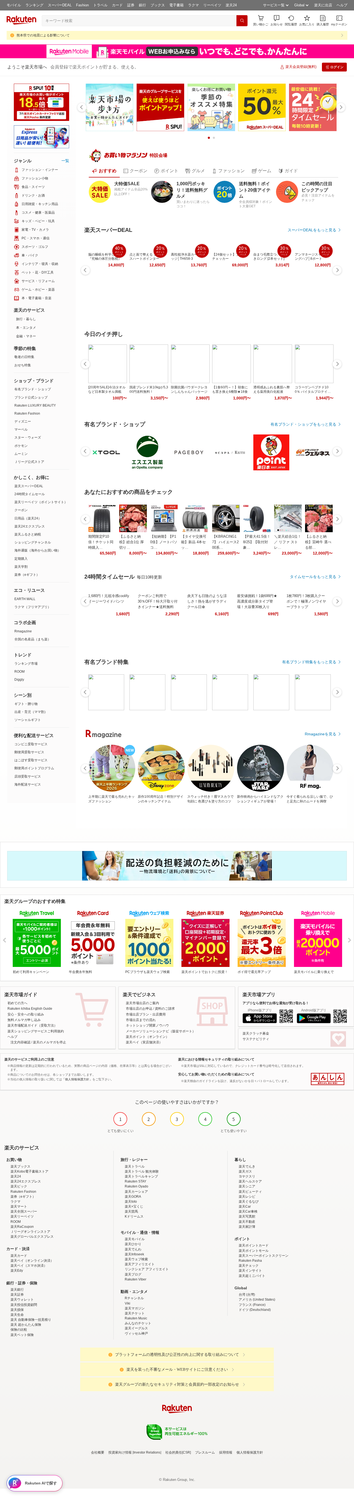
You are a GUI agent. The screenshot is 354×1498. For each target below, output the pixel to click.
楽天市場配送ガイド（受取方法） (32, 1025)
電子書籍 (176, 5)
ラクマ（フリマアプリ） (32, 607)
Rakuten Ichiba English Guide (29, 1009)
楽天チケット (135, 1313)
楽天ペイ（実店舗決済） (144, 1042)
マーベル (21, 429)
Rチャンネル (134, 1298)
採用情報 (225, 1452)
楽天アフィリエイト (140, 1264)
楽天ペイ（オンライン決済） (32, 1261)
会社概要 (97, 1452)
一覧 (65, 160)
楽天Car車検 (248, 1211)
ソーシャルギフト (27, 720)
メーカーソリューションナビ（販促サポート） (161, 1031)
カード (117, 5)
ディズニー (22, 421)
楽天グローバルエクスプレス (32, 1237)
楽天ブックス (20, 1166)
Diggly (19, 680)
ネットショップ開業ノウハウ (147, 1025)
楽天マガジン (135, 1308)
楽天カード (19, 1256)
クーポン (21, 510)
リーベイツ (212, 5)
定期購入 (21, 559)
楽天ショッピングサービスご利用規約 (35, 1031)
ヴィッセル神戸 (136, 1333)
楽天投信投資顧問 (24, 1305)
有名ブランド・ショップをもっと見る (303, 424)
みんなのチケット (138, 1323)
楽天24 (231, 5)
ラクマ (193, 5)
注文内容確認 (20, 1042)
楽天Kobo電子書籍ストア (29, 1171)
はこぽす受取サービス (31, 760)
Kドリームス (134, 1216)
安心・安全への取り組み (25, 1014)
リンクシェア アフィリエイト (147, 1269)
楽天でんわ (133, 1249)
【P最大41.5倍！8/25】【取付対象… (256, 542)
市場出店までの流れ (141, 1020)
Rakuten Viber (135, 1279)
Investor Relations (146, 1452)
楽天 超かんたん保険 (26, 1325)
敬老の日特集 (24, 357)
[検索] (242, 20)
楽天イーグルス (136, 1328)
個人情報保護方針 (249, 1452)
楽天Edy (17, 1270)
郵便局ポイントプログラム (34, 768)
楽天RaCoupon (22, 1227)
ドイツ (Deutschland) (255, 1310)
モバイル (14, 5)
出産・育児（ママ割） (31, 712)
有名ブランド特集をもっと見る (309, 662)
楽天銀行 (17, 1290)
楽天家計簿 (247, 1227)
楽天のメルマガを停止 (49, 1042)
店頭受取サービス (27, 776)
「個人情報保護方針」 (77, 1079)
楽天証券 (17, 1295)
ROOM (19, 672)
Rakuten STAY (135, 1181)
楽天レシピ (247, 1197)
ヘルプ (342, 5)
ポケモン (21, 446)
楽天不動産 (247, 1222)
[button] (276, 20)
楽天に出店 (323, 5)
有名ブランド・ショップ (32, 389)
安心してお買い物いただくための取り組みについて (216, 1074)
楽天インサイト (250, 1270)
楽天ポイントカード (254, 1245)
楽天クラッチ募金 (256, 1033)
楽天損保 (17, 1310)
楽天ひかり (133, 1244)
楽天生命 (17, 1315)
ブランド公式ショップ (31, 397)
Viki (127, 1303)
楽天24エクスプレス (29, 526)
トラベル (100, 5)
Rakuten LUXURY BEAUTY (35, 405)
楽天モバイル (135, 1239)
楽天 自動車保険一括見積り (31, 1320)
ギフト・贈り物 (26, 704)
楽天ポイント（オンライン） (147, 1037)
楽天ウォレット (22, 1299)
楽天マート (19, 1206)
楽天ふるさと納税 (27, 534)
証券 (130, 5)
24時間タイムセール (29, 494)
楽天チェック (249, 1266)
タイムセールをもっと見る (313, 576)
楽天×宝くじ (134, 1206)
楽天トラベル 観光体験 (142, 1171)
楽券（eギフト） (27, 575)
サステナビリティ (256, 1039)
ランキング (34, 5)
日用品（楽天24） (27, 518)
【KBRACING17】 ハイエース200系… (225, 542)
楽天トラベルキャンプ (141, 1176)
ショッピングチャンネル (32, 542)
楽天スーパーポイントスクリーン (263, 1256)
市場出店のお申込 (139, 1009)
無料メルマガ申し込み (24, 1020)
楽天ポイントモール (254, 1251)
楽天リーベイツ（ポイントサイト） (40, 502)
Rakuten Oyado (136, 1186)
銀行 (142, 5)
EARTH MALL (24, 599)
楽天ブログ (133, 1274)
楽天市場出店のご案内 (142, 1003)
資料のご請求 (165, 1009)
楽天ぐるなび (249, 1201)
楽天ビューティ (250, 1192)
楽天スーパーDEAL (28, 486)
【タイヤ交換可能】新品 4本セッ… (193, 542)
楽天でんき (247, 1166)
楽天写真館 (247, 1216)
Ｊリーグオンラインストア (30, 1232)
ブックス (157, 5)
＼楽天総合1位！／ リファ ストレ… (287, 542)
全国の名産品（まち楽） (32, 639)
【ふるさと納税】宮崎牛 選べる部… (318, 542)
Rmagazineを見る (320, 734)
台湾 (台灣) (247, 1295)
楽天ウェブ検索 (136, 1259)
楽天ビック (19, 1186)
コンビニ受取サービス (31, 744)
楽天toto (131, 1201)
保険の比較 (19, 1330)
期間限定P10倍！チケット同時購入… (100, 542)
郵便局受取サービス (29, 752)
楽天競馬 (131, 1211)
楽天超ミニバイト (252, 1276)
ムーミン (21, 454)
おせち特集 (22, 365)
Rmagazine (23, 631)
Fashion (82, 5)
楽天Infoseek (134, 1254)
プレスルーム (205, 1452)
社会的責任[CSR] (178, 1452)
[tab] (104, 170)
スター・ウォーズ (27, 437)
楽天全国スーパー (24, 1211)
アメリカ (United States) (257, 1299)
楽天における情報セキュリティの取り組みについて (216, 1059)
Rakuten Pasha (250, 1261)
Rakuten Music (136, 1318)
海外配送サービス (27, 784)
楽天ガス (245, 1171)
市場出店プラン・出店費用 (146, 1014)
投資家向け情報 (120, 1452)
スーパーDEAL (60, 5)
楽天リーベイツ (22, 1216)
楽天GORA (133, 1197)
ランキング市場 (26, 664)
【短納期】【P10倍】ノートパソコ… (163, 542)
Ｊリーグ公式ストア (29, 462)
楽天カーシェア (136, 1192)
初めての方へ (17, 1003)
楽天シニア (247, 1186)
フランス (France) (252, 1305)
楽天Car (245, 1206)
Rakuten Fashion (27, 413)
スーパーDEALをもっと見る (312, 230)
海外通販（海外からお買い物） (37, 550)
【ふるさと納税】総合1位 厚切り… (131, 542)
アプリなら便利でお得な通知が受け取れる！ (276, 1003)
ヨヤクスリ (247, 1176)
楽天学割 (21, 567)
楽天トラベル (135, 1166)
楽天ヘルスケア (250, 1181)
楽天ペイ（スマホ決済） (29, 1266)
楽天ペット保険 (22, 1335)
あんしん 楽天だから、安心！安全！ (327, 1079)
